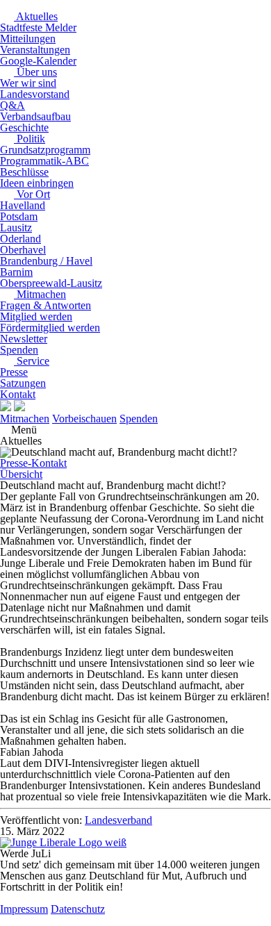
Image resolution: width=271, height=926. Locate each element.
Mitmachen (40, 294)
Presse (14, 372)
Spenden (19, 350)
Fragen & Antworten (45, 305)
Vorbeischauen (84, 418)
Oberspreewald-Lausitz (51, 283)
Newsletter (23, 339)
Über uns (35, 72)
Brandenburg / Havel (46, 261)
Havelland (22, 205)
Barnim (16, 272)
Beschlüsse (24, 172)
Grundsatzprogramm (45, 150)
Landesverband (118, 820)
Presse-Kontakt (33, 463)
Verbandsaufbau (35, 116)
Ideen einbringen (37, 183)
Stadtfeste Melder (38, 27)
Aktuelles (36, 16)
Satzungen (23, 383)
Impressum (24, 909)
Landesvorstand (34, 94)
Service (31, 361)
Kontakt (17, 394)
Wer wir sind (28, 83)
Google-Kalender (38, 61)
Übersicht (21, 474)
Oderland (20, 239)
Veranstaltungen (35, 50)
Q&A (12, 105)
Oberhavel (23, 250)
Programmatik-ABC (44, 161)
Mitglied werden (36, 316)
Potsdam (19, 216)
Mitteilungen (28, 38)
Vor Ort (32, 194)
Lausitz (16, 227)
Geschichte (24, 127)
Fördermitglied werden (50, 327)
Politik (29, 138)
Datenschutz (78, 909)
